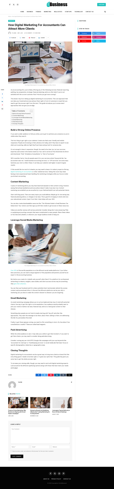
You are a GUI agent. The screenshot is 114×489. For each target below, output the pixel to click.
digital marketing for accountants (21, 172)
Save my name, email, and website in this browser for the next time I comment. (33, 451)
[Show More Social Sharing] (48, 37)
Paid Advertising (17, 121)
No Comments (29, 33)
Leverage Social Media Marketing (22, 117)
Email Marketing (17, 119)
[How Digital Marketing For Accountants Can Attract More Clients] (40, 62)
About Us (46, 479)
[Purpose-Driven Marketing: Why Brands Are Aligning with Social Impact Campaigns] (18, 402)
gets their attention (20, 284)
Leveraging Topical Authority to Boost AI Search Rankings (61, 411)
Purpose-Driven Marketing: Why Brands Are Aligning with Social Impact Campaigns (17, 412)
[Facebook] (2, 94)
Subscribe (101, 4)
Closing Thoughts (18, 123)
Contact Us (90, 11)
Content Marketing (18, 115)
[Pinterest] (2, 105)
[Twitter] (2, 97)
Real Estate (58, 11)
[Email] (2, 108)
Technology (78, 11)
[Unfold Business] (57, 5)
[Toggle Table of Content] (30, 111)
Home (22, 11)
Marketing (47, 11)
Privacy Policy (56, 479)
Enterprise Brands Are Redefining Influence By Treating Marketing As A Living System (40, 412)
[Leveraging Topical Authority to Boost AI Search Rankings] (62, 402)
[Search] (105, 12)
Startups (68, 11)
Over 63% (14, 270)
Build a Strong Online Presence (22, 113)
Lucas (14, 33)
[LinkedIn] (2, 101)
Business (30, 11)
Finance (38, 11)
